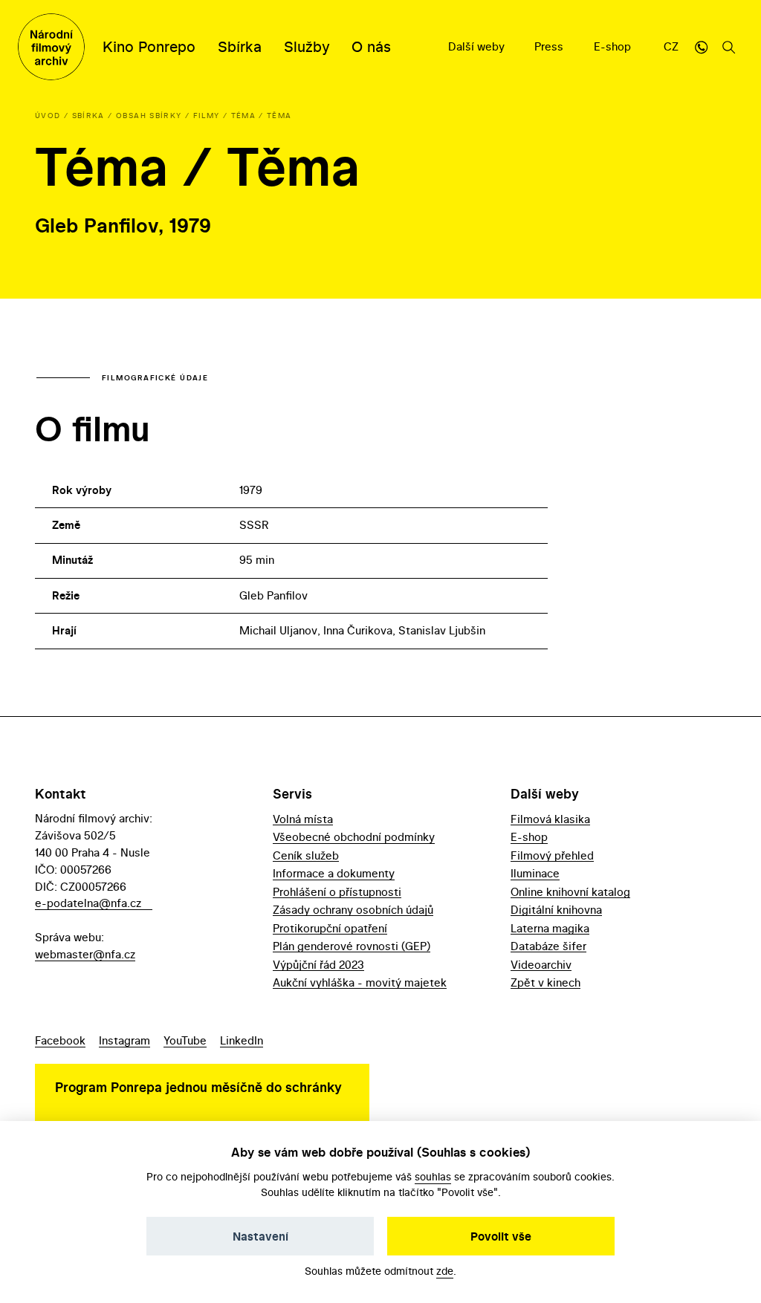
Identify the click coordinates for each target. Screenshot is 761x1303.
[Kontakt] (701, 47)
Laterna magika (550, 928)
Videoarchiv (541, 964)
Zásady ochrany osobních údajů (353, 909)
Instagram (124, 1040)
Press (550, 46)
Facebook (60, 1040)
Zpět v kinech (545, 982)
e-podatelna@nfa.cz (88, 903)
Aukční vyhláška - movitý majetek (360, 982)
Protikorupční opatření (330, 928)
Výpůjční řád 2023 (318, 964)
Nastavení (260, 1236)
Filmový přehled (552, 855)
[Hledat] (729, 47)
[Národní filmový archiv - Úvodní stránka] (51, 46)
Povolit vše (500, 1236)
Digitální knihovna (556, 909)
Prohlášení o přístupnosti (337, 892)
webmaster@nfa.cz (85, 954)
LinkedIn (241, 1040)
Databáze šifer (548, 946)
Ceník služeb (306, 855)
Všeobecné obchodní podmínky (354, 837)
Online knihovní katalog (570, 892)
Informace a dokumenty (334, 873)
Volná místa (303, 819)
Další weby (478, 46)
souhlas (433, 1176)
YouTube (185, 1040)
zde (444, 1271)
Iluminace (535, 873)
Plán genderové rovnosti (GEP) (351, 946)
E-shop (614, 46)
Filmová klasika (550, 819)
